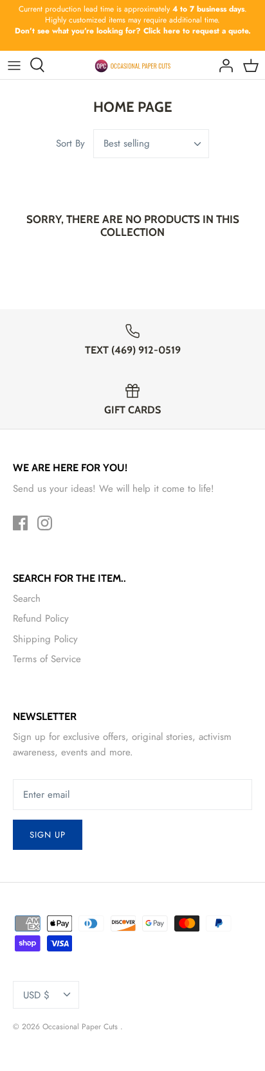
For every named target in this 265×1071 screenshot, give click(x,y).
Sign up (48, 835)
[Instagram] (44, 523)
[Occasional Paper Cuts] (133, 65)
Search (27, 598)
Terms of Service (47, 659)
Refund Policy (41, 618)
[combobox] (151, 143)
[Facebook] (20, 523)
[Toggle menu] (14, 65)
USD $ (36, 995)
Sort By (70, 143)
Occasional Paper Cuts (81, 1026)
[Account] (222, 65)
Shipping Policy (45, 639)
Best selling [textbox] (127, 143)
